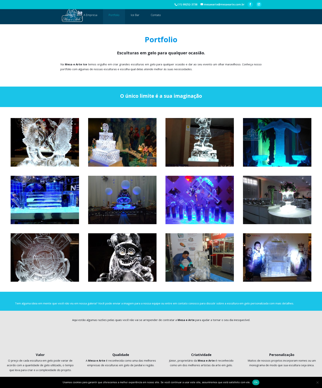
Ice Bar (135, 15)
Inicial (68, 15)
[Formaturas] (277, 142)
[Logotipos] (45, 257)
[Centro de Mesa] (277, 200)
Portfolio (114, 15)
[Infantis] (199, 142)
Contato (156, 15)
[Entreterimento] (277, 257)
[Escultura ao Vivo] (199, 257)
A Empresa (90, 15)
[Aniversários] (122, 142)
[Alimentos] (122, 200)
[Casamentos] (45, 142)
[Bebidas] (199, 200)
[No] (317, 382)
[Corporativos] (45, 200)
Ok (256, 382)
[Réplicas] (122, 257)
